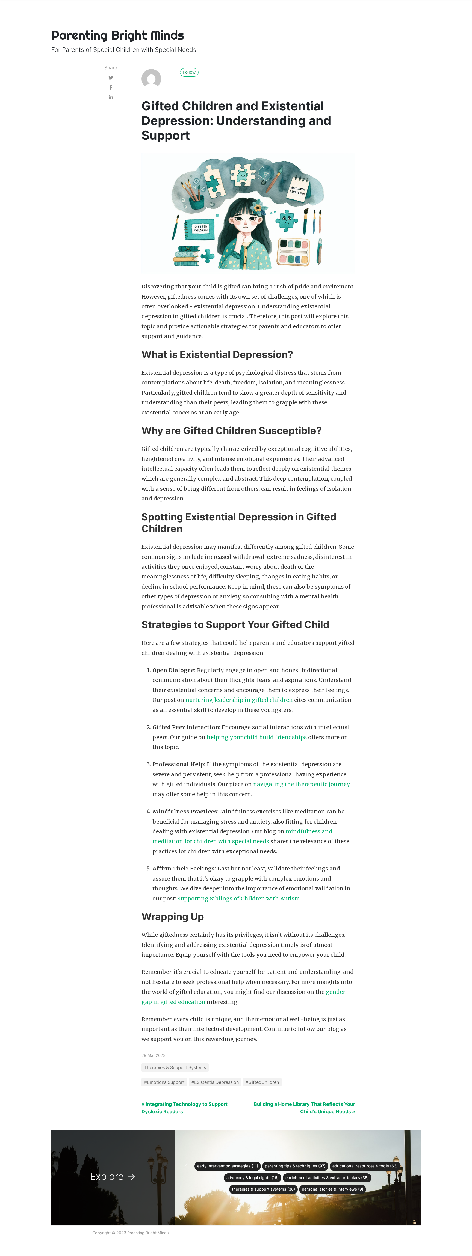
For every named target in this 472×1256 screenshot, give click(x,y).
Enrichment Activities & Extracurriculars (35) (327, 1177)
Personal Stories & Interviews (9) (332, 1189)
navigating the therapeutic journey (301, 784)
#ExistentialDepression (215, 1082)
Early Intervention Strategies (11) (227, 1165)
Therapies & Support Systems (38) (263, 1189)
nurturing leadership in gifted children (239, 700)
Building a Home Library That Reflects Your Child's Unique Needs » (304, 1107)
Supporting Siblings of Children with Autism (238, 898)
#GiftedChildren (262, 1082)
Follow (189, 72)
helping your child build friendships (257, 737)
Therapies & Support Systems (175, 1067)
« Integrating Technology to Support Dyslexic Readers (184, 1107)
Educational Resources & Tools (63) (365, 1165)
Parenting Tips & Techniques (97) (295, 1165)
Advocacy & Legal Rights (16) (252, 1177)
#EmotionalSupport (164, 1082)
